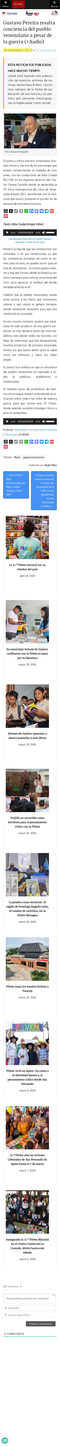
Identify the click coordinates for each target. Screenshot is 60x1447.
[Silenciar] (43, 232)
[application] (30, 232)
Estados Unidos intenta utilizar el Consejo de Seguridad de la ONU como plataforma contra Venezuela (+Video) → (44, 491)
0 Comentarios (45, 50)
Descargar (11, 434)
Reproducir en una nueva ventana (36, 429)
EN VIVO (18, 4)
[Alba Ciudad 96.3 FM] (30, 13)
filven (17, 457)
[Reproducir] (7, 232)
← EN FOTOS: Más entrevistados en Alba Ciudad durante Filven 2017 (16, 485)
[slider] (50, 232)
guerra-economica (33, 457)
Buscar (54, 6)
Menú (6, 6)
